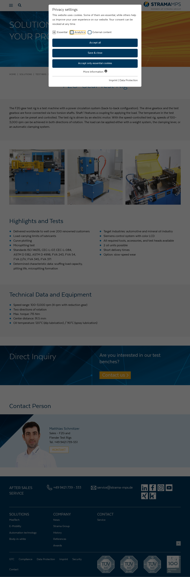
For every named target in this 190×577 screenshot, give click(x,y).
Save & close (95, 52)
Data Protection (128, 80)
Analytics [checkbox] (80, 32)
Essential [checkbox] (62, 32)
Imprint (113, 80)
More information (93, 71)
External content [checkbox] (102, 32)
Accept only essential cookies (95, 63)
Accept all (95, 42)
